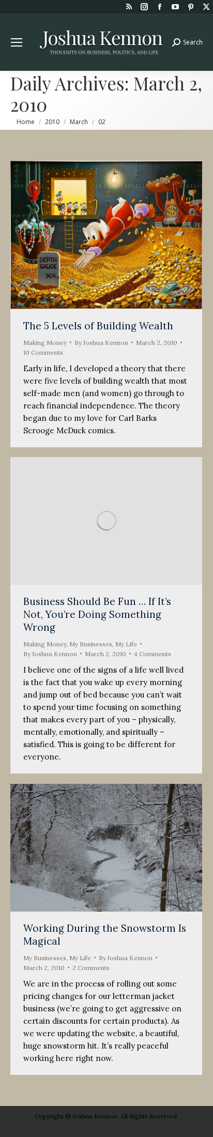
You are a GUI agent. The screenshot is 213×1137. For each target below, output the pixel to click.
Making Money (45, 342)
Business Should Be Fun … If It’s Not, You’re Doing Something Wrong (97, 614)
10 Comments (43, 352)
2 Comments (91, 968)
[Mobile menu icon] (16, 42)
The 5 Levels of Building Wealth (98, 326)
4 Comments (152, 654)
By (101, 342)
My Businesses (90, 644)
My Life (126, 644)
